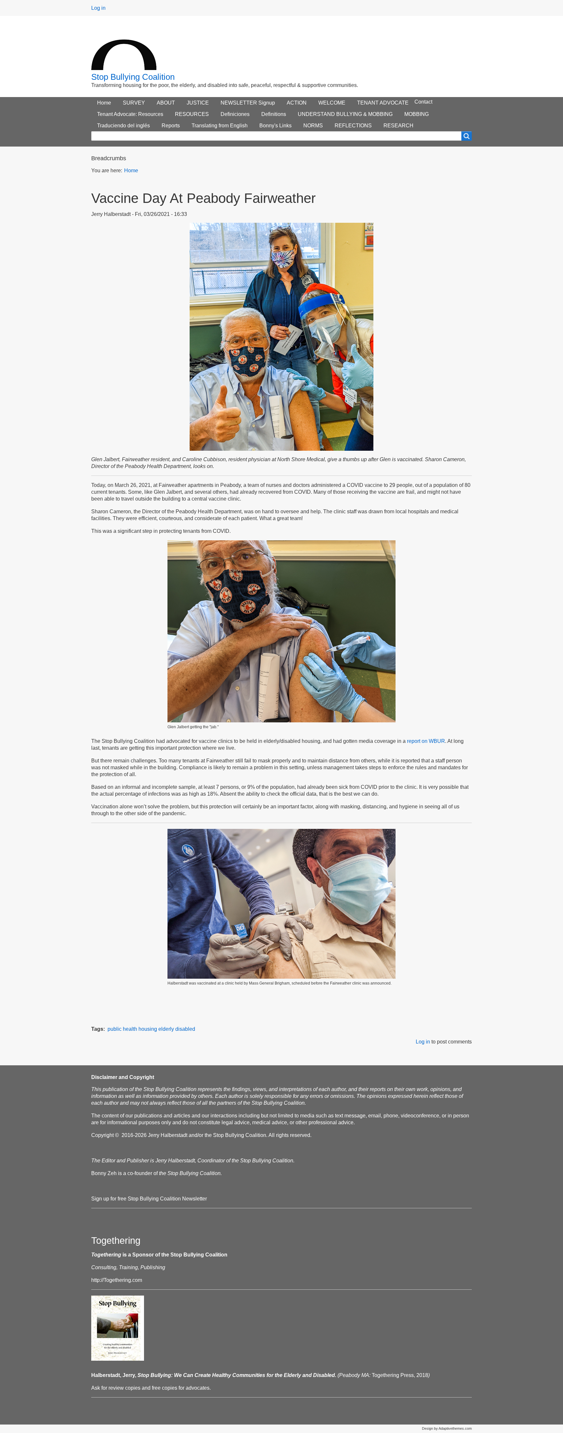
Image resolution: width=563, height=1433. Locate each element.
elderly (166, 1029)
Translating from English (220, 125)
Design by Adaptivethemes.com (447, 1428)
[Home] (123, 48)
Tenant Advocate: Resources (130, 114)
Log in (98, 8)
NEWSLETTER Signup (248, 103)
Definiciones (235, 114)
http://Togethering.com (116, 1280)
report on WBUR (426, 741)
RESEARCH (398, 125)
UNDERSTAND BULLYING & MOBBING (345, 114)
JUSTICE (198, 103)
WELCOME (331, 103)
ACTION (297, 103)
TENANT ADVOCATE (383, 103)
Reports (171, 125)
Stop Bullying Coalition (133, 77)
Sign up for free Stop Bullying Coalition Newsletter (149, 1198)
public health (122, 1029)
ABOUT (166, 103)
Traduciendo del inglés (123, 125)
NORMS (313, 125)
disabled (185, 1029)
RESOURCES (192, 114)
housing (147, 1029)
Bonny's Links (275, 125)
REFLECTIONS (353, 125)
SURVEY (134, 103)
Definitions (273, 114)
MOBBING (416, 114)
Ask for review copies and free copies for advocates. (151, 1388)
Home (104, 103)
